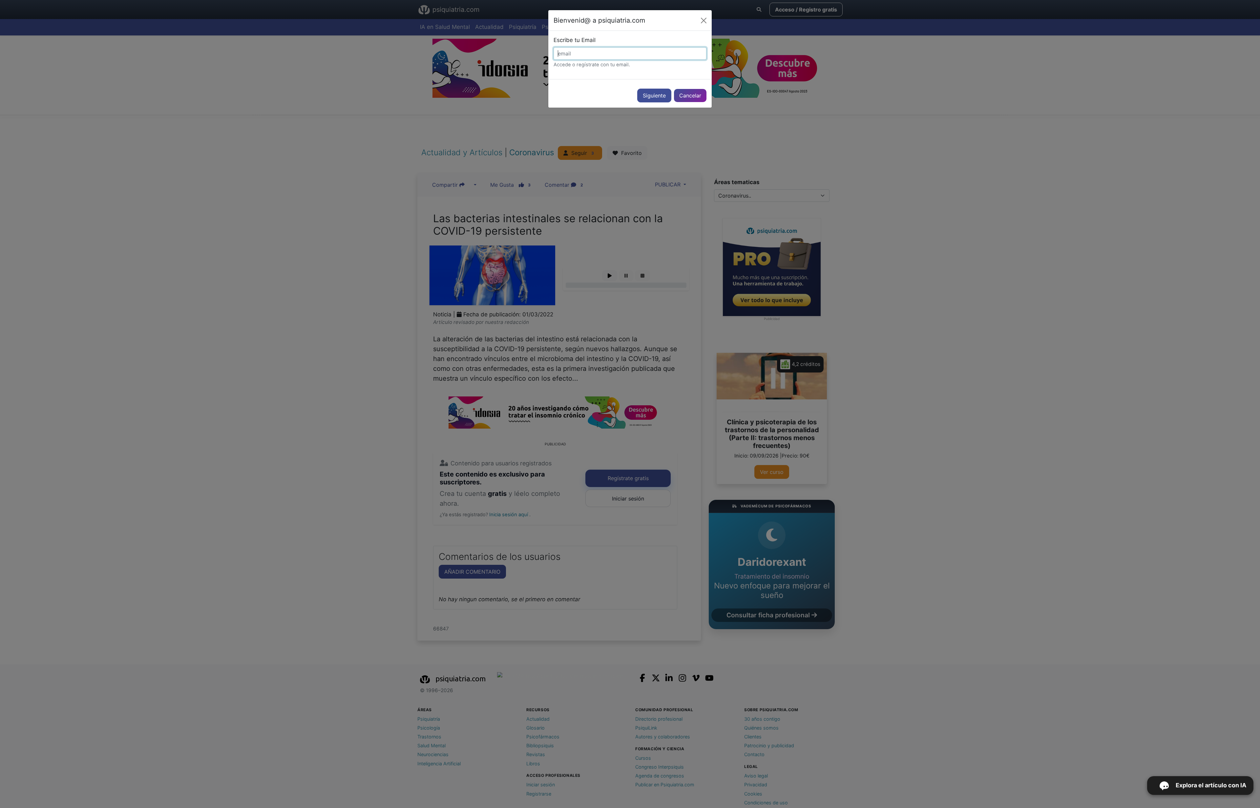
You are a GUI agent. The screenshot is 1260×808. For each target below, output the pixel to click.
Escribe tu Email (575, 40)
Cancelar (690, 95)
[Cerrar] (703, 20)
